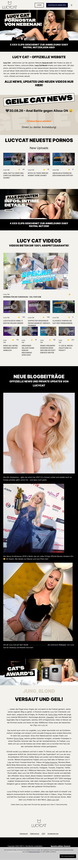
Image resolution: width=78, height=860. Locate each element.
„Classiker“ (50, 717)
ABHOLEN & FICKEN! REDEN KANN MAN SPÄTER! (63, 174)
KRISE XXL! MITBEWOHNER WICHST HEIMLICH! (10, 348)
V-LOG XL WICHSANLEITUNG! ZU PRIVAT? (66, 348)
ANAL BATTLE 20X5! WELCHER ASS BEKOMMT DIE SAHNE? (13, 175)
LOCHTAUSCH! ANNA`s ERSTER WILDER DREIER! (13, 322)
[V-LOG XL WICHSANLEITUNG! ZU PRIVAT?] (67, 331)
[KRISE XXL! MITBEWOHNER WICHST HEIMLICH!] (11, 331)
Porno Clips (52, 715)
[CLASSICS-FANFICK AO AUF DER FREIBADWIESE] (64, 306)
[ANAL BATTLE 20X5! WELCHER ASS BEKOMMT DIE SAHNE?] (14, 159)
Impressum (24, 834)
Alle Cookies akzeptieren (67, 856)
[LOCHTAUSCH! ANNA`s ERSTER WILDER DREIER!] (14, 306)
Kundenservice (53, 834)
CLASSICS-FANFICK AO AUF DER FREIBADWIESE (62, 322)
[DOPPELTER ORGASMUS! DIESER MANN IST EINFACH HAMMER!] (39, 306)
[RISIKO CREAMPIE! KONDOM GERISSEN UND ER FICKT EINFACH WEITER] (48, 331)
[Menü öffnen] (71, 5)
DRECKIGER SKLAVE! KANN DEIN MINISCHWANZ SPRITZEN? (28, 350)
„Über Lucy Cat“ (53, 800)
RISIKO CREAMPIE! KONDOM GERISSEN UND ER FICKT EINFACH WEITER (47, 349)
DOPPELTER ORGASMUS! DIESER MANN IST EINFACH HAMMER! (39, 323)
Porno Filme (18, 738)
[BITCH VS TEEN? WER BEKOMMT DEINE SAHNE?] (39, 159)
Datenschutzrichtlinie (34, 851)
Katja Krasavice (51, 762)
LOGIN (39, 5)
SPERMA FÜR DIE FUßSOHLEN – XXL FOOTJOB (22, 297)
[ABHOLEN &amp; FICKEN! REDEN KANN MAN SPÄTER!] (64, 159)
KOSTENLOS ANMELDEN (57, 5)
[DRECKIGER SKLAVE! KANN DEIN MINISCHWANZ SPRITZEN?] (30, 331)
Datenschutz (34, 834)
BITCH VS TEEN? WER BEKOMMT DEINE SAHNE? (38, 174)
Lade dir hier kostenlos (38, 645)
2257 (43, 834)
